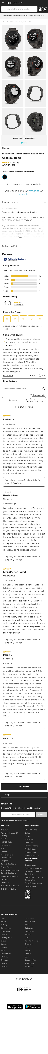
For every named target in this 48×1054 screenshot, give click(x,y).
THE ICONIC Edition (8, 889)
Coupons (4, 861)
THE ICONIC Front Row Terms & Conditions (10, 871)
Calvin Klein (29, 931)
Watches (27, 22)
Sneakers (28, 944)
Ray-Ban (28, 934)
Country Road (6, 938)
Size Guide (29, 839)
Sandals (28, 947)
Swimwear (29, 928)
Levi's (3, 918)
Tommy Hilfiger (30, 960)
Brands (3, 839)
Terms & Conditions (8, 864)
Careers (4, 852)
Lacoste (4, 966)
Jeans (27, 957)
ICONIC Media (6, 842)
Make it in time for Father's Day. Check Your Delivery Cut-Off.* (24, 15)
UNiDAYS (4, 879)
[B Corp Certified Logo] (36, 895)
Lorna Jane (29, 918)
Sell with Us (5, 845)
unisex (5, 22)
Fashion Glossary (31, 846)
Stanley (4, 947)
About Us (4, 830)
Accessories (16, 22)
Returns (28, 836)
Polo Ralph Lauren (32, 941)
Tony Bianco (29, 963)
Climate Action (30, 886)
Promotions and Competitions (7, 856)
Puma (27, 938)
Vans (3, 950)
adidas (3, 922)
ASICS (27, 950)
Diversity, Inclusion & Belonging (33, 872)
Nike (27, 925)
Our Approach (30, 865)
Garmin (6, 148)
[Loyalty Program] (43, 9)
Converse (4, 944)
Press (3, 848)
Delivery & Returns (11, 246)
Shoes (3, 941)
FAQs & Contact (31, 830)
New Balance (30, 922)
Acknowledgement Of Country (9, 834)
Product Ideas (30, 849)
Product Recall (30, 852)
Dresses (28, 954)
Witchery (4, 957)
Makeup (4, 925)
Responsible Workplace (34, 868)
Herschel (4, 963)
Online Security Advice (9, 876)
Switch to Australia (32, 855)
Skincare (4, 960)
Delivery (28, 833)
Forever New (6, 954)
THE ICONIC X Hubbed (10, 886)
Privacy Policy (6, 867)
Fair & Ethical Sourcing (33, 883)
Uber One (5, 883)
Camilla (4, 934)
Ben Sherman (6, 928)
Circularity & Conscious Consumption (34, 878)
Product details (10, 202)
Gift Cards (29, 843)
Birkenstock (5, 931)
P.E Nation (29, 966)
